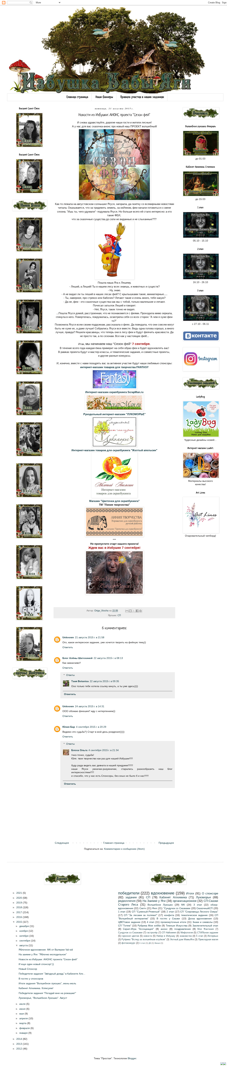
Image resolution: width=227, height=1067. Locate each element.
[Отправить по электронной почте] (127, 611)
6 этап (142, 943)
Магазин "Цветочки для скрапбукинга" (114, 500)
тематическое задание (194, 915)
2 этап (170, 911)
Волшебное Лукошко (160, 904)
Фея (154, 908)
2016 (19, 917)
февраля (25, 1028)
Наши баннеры (104, 97)
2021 (19, 892)
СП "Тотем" (124, 925)
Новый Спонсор (28, 968)
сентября (25, 940)
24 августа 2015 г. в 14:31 (89, 706)
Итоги (190, 893)
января (23, 1032)
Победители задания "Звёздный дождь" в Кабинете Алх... (52, 973)
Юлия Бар (68, 726)
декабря (24, 926)
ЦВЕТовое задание (129, 922)
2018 (19, 907)
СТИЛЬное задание (207, 932)
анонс (164, 929)
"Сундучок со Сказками (176, 908)
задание (131, 897)
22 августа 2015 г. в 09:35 (104, 681)
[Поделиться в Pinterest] (140, 611)
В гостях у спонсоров (31, 978)
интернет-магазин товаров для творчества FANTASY (114, 367)
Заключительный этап (205, 925)
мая (22, 1013)
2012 (19, 1048)
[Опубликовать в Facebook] (137, 611)
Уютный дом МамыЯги (182, 939)
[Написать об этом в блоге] (130, 611)
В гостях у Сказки (168, 918)
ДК (150, 943)
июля (22, 1003)
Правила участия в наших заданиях (142, 97)
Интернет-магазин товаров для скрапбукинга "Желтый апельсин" (114, 450)
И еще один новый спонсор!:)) (36, 964)
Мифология (187, 932)
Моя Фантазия (205, 929)
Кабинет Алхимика (173, 897)
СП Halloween (169, 932)
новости (147, 936)
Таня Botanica (80, 681)
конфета (169, 915)
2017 (19, 912)
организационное (184, 901)
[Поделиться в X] (133, 611)
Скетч (142, 908)
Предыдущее (166, 842)
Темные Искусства (176, 925)
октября (24, 935)
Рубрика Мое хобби (149, 925)
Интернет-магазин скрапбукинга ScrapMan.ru (114, 392)
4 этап (150, 922)
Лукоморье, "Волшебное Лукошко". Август (43, 997)
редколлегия (126, 901)
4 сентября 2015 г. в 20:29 (91, 726)
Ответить (67, 647)
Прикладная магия (208, 939)
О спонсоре (210, 893)
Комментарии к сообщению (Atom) (124, 848)
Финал (157, 943)
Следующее (62, 842)
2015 (19, 921)
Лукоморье (203, 897)
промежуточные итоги (173, 922)
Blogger (132, 1058)
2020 (19, 897)
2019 (19, 902)
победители (128, 893)
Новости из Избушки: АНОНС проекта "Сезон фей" (48, 959)
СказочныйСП (204, 908)
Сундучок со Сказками (130, 932)
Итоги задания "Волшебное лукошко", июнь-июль (47, 983)
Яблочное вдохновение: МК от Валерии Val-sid (46, 949)
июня (22, 1008)
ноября (24, 930)
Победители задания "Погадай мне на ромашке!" (47, 993)
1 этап (122, 911)
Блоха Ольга (79, 750)
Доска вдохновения (200, 918)
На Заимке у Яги (154, 901)
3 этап (197, 904)
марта (23, 1023)
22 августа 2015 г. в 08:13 (108, 658)
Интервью (212, 936)
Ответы (70, 675)
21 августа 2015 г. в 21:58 (89, 637)
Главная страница (77, 97)
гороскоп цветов (130, 936)
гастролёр (152, 932)
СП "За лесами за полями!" (140, 915)
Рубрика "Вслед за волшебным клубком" (143, 939)
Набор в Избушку (165, 936)
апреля (24, 1018)
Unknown (68, 637)
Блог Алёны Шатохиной (77, 658)
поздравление (182, 929)
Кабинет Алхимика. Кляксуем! (36, 988)
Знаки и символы (202, 922)
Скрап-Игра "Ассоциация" (138, 929)
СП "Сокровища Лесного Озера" (199, 911)
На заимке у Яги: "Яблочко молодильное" (43, 954)
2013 (19, 1043)
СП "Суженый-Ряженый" (146, 911)
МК (183, 904)
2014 (19, 1038)
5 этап (199, 936)
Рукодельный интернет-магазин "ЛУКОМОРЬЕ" (114, 414)
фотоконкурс (128, 943)
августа (24, 945)
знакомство (186, 936)
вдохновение (162, 893)
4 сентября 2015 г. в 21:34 (103, 750)
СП (119, 615)
